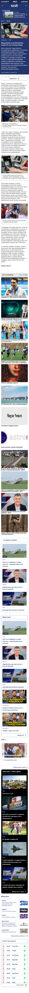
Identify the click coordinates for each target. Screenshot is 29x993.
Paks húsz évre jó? (7, 793)
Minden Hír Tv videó (18, 891)
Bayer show (5, 921)
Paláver (4, 584)
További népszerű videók (19, 767)
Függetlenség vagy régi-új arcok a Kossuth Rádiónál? (12, 588)
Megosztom (13, 78)
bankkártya (4, 40)
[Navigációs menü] (2, 5)
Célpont (4, 909)
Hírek (3, 559)
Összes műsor (20, 985)
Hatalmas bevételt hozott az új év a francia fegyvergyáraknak (12, 709)
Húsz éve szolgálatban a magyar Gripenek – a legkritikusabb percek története (20, 16)
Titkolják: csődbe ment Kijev (10, 731)
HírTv (2, 21)
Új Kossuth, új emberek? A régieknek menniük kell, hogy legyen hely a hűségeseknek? (13, 816)
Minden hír (21, 735)
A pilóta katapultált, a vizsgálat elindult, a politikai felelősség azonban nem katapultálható (14, 862)
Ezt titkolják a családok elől (10, 839)
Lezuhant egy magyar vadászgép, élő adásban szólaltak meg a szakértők (13, 886)
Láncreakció (5, 705)
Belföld (8, 21)
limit (10, 40)
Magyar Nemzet (6, 265)
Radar (14, 969)
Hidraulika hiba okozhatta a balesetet (13, 610)
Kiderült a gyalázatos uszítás (9, 760)
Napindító (15, 960)
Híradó (4, 900)
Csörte (4, 915)
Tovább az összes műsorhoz (18, 936)
